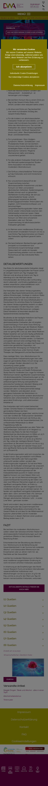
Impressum (40, 85)
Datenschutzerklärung (23, 85)
